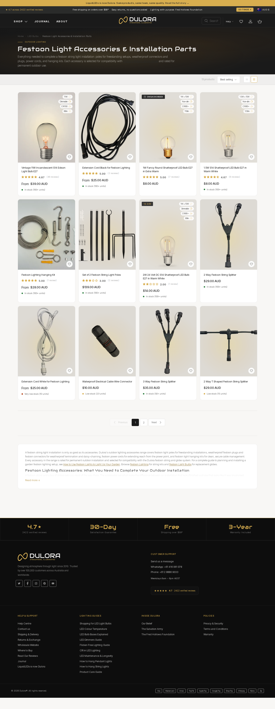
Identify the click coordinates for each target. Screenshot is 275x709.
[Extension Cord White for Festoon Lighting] (46, 341)
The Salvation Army (152, 628)
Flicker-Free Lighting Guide (95, 645)
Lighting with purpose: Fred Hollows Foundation (176, 9)
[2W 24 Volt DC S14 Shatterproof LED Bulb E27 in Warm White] (167, 234)
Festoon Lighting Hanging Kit (38, 274)
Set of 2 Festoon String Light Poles (101, 274)
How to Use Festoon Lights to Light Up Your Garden (91, 464)
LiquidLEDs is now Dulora (31, 666)
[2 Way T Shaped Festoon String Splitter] (228, 341)
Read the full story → (177, 3)
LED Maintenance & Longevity (96, 655)
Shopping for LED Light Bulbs (95, 623)
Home (21, 36)
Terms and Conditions (216, 628)
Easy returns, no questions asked (129, 9)
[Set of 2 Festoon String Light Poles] (107, 234)
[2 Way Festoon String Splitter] (228, 234)
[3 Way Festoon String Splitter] (167, 341)
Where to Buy (25, 650)
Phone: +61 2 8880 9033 (164, 572)
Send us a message (162, 561)
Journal (22, 661)
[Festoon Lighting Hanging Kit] (46, 234)
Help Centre (24, 623)
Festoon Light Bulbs (180, 464)
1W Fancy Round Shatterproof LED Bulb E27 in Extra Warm (168, 169)
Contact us (24, 628)
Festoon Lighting (139, 464)
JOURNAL (42, 21)
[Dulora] (137, 20)
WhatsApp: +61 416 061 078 (166, 566)
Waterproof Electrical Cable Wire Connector (107, 381)
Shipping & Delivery (28, 634)
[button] (263, 10)
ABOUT (62, 21)
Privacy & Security (213, 623)
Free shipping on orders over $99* (91, 9)
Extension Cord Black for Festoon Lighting (106, 167)
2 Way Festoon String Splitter (220, 274)
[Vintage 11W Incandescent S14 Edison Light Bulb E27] (46, 127)
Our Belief (147, 623)
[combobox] (211, 21)
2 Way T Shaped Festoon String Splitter (226, 381)
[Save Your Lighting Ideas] (241, 21)
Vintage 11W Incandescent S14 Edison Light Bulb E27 (43, 169)
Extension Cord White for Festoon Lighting (45, 381)
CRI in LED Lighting (90, 650)
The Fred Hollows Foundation (158, 634)
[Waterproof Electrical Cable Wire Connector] (107, 341)
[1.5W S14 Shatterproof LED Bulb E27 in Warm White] (228, 127)
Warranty (208, 634)
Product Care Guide (91, 671)
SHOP (18, 21)
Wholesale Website (28, 645)
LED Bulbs (33, 36)
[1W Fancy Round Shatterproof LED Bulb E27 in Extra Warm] (167, 127)
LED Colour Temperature (93, 628)
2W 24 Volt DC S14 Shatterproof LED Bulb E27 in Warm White (166, 276)
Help (228, 21)
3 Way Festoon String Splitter (159, 381)
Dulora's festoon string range (140, 61)
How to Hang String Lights (94, 666)
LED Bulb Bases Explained (94, 634)
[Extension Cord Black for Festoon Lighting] (107, 127)
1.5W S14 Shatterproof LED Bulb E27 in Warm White (225, 169)
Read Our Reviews (28, 655)
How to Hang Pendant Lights (96, 661)
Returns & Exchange (29, 639)
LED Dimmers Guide (91, 639)
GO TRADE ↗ (244, 9)
